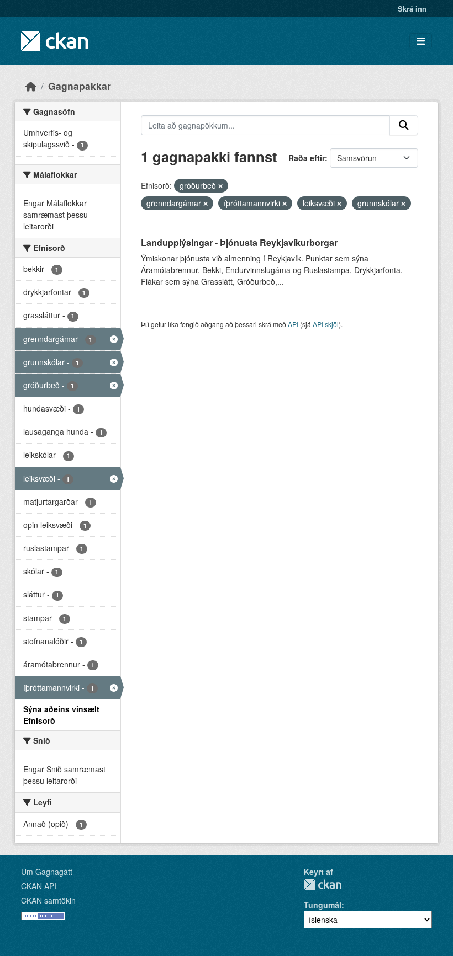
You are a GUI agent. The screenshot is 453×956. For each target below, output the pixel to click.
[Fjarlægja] (220, 185)
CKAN (322, 884)
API (293, 324)
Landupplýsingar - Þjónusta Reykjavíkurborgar (239, 242)
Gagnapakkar (79, 86)
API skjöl (326, 324)
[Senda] (403, 125)
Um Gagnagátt (46, 871)
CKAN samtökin (48, 900)
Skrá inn (412, 8)
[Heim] (30, 86)
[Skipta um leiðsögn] (420, 41)
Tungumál (322, 904)
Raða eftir (306, 157)
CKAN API (38, 885)
